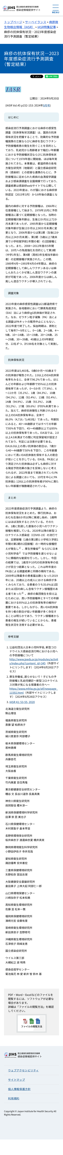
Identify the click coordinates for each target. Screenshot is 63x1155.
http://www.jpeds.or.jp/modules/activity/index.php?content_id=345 (33, 661)
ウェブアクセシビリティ (23, 1070)
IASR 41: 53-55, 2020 (22, 702)
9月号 (46, 105)
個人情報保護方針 (19, 1089)
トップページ (13, 22)
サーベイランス (35, 22)
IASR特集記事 (46, 27)
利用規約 (13, 1098)
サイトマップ (16, 1080)
